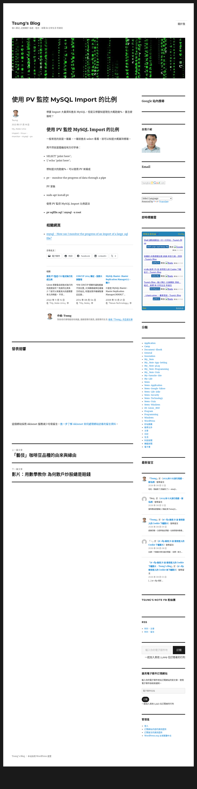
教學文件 (148, 427)
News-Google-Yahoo (154, 388)
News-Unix (150, 401)
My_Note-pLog (152, 366)
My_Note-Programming (156, 369)
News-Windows (152, 404)
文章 (146, 430)
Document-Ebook (153, 349)
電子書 (147, 447)
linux (23, 133)
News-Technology (153, 398)
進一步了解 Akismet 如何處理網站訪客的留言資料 (88, 424)
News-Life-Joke (152, 391)
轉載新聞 (148, 443)
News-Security (151, 395)
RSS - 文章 (149, 628)
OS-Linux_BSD (152, 408)
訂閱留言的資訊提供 (153, 732)
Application (150, 343)
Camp (147, 346)
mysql (25, 136)
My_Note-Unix (19, 129)
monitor (16, 136)
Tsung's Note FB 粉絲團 (158, 599)
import (15, 133)
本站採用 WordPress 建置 (39, 756)
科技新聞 (148, 440)
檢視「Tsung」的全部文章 (120, 319)
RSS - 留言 (149, 632)
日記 (146, 434)
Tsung (15, 120)
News (147, 382)
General (148, 353)
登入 (146, 726)
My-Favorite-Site (153, 375)
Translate (164, 201)
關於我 (181, 24)
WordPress (149, 421)
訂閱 (179, 650)
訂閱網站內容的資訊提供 (155, 729)
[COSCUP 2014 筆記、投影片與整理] (91, 290)
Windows (149, 417)
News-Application (153, 385)
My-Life (148, 379)
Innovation (149, 356)
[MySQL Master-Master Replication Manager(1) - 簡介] (120, 290)
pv (31, 136)
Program (148, 411)
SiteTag (181, 234)
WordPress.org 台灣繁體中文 (157, 735)
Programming (151, 414)
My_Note (149, 359)
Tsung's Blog (26, 23)
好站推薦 (148, 424)
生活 (146, 437)
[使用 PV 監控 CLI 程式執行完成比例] (61, 290)
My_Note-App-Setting (155, 362)
